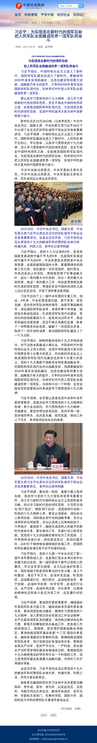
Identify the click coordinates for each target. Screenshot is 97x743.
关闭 (53, 715)
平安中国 (47, 14)
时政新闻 (46, 22)
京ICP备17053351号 (49, 730)
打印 (43, 715)
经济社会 (63, 14)
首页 (18, 14)
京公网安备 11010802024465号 (48, 734)
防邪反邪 (79, 14)
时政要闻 (31, 14)
